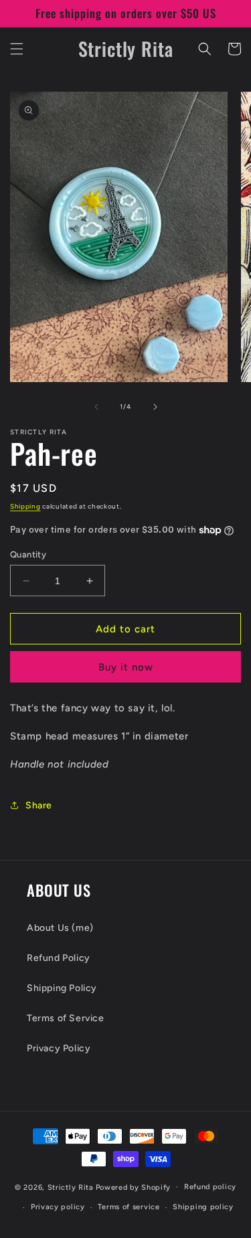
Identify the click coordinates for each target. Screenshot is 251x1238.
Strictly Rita (71, 1186)
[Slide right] (155, 407)
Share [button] (38, 805)
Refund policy (210, 1186)
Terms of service (128, 1207)
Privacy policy (58, 1207)
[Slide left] (96, 407)
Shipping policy (203, 1207)
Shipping (25, 506)
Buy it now (125, 667)
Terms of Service (65, 1018)
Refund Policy (58, 958)
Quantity (28, 554)
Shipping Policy (62, 988)
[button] (16, 49)
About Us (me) (60, 928)
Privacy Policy (58, 1048)
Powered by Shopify (133, 1186)
